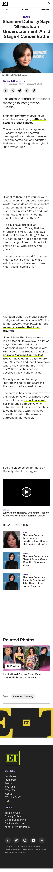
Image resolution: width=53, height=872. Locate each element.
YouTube (10, 787)
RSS (7, 801)
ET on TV (10, 790)
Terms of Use (12, 813)
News (26, 17)
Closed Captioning (15, 820)
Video (25, 9)
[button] (26, 492)
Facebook (10, 776)
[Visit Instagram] (25, 840)
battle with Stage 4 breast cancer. (24, 121)
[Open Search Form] (49, 3)
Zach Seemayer (16, 81)
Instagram (10, 780)
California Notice (14, 823)
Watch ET (45, 9)
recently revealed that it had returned (21, 329)
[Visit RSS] (42, 840)
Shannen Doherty (14, 116)
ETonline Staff (13, 797)
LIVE (7, 9)
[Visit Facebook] (8, 840)
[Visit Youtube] (33, 840)
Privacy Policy (13, 816)
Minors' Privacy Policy (17, 827)
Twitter (9, 783)
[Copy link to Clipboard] (34, 91)
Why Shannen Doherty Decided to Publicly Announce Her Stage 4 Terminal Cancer (26, 514)
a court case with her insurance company (24, 402)
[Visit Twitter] (16, 840)
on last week (23, 357)
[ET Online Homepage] (6, 3)
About (8, 794)
